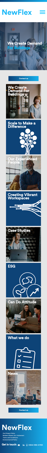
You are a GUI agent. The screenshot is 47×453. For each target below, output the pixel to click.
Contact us (23, 78)
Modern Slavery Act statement (13, 435)
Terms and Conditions (10, 437)
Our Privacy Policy (9, 433)
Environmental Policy (10, 439)
